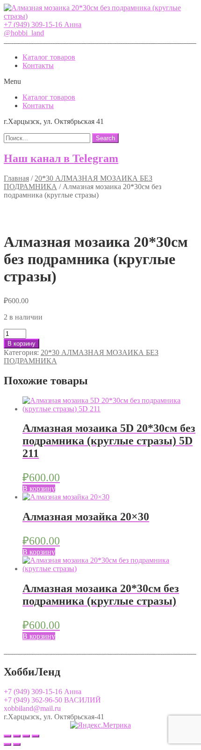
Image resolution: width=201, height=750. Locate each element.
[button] (42, 24)
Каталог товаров (48, 57)
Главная (16, 178)
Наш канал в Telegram (61, 158)
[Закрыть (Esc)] (7, 736)
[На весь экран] (26, 736)
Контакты (38, 65)
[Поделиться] (17, 736)
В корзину (21, 343)
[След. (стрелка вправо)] (17, 744)
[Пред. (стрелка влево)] (7, 744)
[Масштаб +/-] (35, 736)
